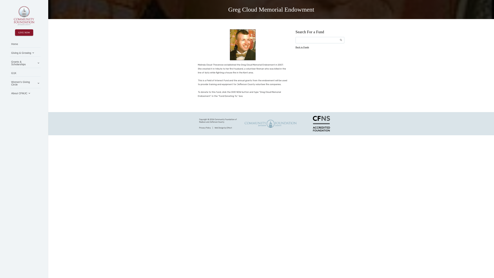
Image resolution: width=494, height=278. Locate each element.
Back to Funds (302, 47)
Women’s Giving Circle (20, 83)
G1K (13, 73)
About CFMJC (19, 93)
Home (14, 44)
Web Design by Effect (223, 128)
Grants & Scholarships (18, 63)
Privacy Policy (205, 128)
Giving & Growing (21, 52)
